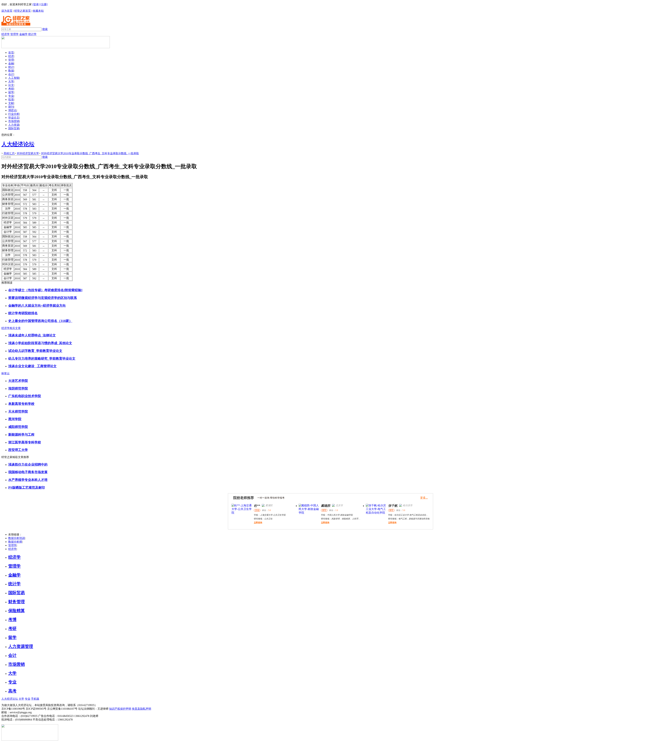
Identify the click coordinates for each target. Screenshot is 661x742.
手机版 (35, 698)
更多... (424, 497)
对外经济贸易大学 (28, 153)
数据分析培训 (16, 538)
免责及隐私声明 (141, 708)
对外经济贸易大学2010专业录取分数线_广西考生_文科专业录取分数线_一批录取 (90, 153)
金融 (11, 63)
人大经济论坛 (9, 698)
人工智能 (13, 77)
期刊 (11, 106)
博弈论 (12, 110)
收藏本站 (38, 10)
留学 (11, 92)
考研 (11, 88)
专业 (11, 95)
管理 (11, 59)
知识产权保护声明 (120, 708)
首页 (11, 52)
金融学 (23, 34)
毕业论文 (13, 117)
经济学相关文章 (11, 328)
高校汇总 (9, 153)
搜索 (45, 29)
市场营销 (13, 121)
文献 (11, 103)
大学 (11, 81)
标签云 (5, 373)
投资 (11, 99)
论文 (11, 85)
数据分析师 (15, 541)
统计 (11, 67)
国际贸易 (13, 128)
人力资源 (13, 124)
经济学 (5, 34)
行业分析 (13, 113)
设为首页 (6, 10)
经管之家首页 (22, 10)
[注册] (44, 4)
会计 (11, 74)
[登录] (36, 4)
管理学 (14, 34)
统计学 (32, 34)
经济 (11, 56)
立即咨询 (258, 522)
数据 (11, 70)
